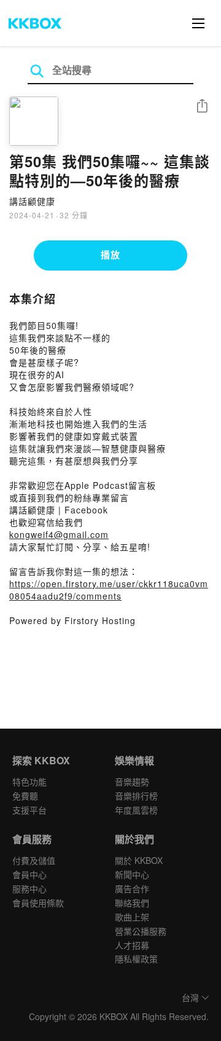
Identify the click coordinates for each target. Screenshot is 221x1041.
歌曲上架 (132, 917)
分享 (202, 107)
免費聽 (25, 796)
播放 (110, 254)
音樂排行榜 (136, 796)
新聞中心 (132, 874)
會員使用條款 (38, 903)
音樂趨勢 (132, 781)
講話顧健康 (32, 201)
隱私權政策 (136, 958)
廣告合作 (132, 888)
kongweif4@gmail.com (59, 534)
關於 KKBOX (139, 860)
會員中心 (29, 874)
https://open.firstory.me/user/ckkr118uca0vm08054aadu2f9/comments (108, 589)
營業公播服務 (140, 931)
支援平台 (29, 810)
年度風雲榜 (136, 810)
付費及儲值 (33, 860)
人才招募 (132, 945)
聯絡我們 (132, 903)
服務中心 (29, 888)
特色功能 (29, 781)
